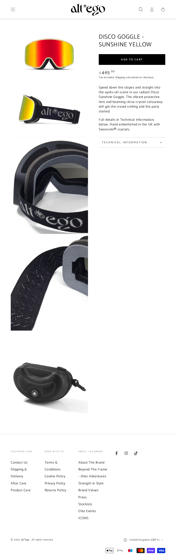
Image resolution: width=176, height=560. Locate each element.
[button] (140, 9)
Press (82, 497)
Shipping (120, 77)
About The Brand (91, 462)
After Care (18, 483)
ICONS (83, 518)
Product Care (20, 490)
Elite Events (87, 511)
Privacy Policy (55, 483)
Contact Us (19, 462)
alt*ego (25, 540)
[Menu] (13, 9)
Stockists (85, 504)
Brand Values (88, 490)
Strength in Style (90, 483)
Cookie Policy (55, 476)
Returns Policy (55, 490)
